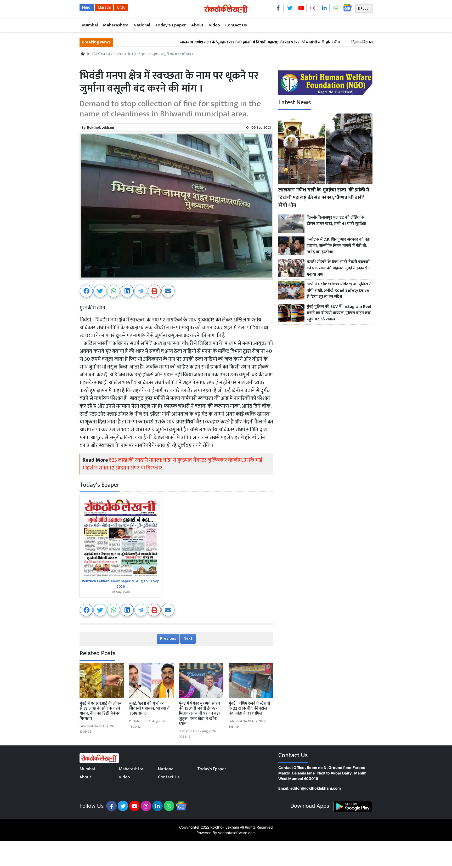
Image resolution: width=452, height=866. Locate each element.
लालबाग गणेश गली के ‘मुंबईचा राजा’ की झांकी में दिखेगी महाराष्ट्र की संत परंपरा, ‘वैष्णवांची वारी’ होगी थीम (228, 42)
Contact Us (236, 25)
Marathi (104, 7)
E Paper (364, 8)
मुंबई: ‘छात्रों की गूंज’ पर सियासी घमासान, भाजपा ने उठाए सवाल (149, 708)
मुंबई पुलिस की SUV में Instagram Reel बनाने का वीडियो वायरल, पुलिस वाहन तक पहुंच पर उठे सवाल (339, 313)
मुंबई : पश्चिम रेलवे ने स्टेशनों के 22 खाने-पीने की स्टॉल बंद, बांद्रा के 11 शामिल (249, 708)
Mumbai (90, 25)
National (142, 25)
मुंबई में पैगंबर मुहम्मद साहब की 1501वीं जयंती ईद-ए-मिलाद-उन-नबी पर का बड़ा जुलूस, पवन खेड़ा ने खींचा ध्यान (199, 713)
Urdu (121, 7)
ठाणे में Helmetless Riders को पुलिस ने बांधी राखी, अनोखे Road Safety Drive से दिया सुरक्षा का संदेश (339, 290)
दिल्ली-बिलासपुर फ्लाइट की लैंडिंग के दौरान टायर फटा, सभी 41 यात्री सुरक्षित (336, 220)
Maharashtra (115, 25)
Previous (168, 638)
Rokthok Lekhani (100, 127)
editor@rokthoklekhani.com (315, 788)
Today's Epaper (170, 25)
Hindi (87, 7)
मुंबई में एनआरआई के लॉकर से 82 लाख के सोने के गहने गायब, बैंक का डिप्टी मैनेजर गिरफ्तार (101, 711)
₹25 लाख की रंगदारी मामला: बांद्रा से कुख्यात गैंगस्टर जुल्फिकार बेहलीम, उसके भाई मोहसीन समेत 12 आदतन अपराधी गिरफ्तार (172, 464)
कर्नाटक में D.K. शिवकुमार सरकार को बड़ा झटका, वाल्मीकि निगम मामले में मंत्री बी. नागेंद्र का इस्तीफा (338, 245)
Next (188, 638)
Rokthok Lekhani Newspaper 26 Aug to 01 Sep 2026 (120, 584)
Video (214, 25)
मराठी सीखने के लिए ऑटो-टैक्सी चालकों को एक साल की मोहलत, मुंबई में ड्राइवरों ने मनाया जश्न (339, 268)
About (197, 25)
